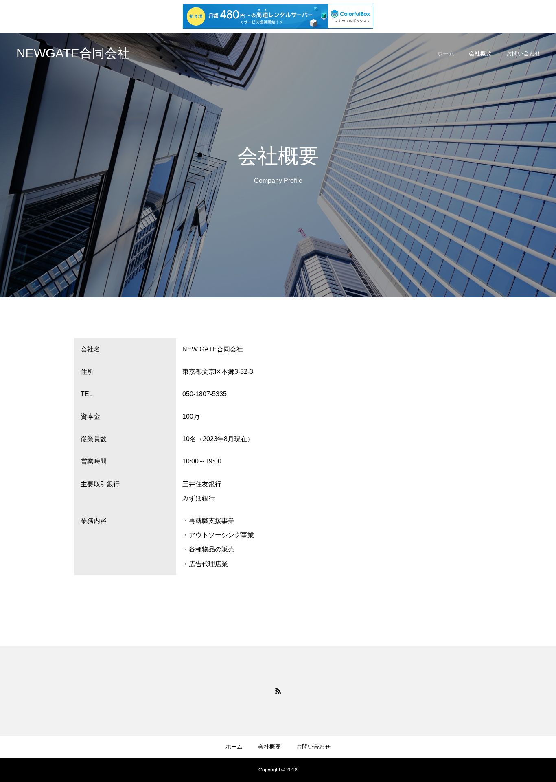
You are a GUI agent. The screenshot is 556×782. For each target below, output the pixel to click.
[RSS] (278, 691)
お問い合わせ (523, 53)
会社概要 (480, 53)
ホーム (445, 53)
